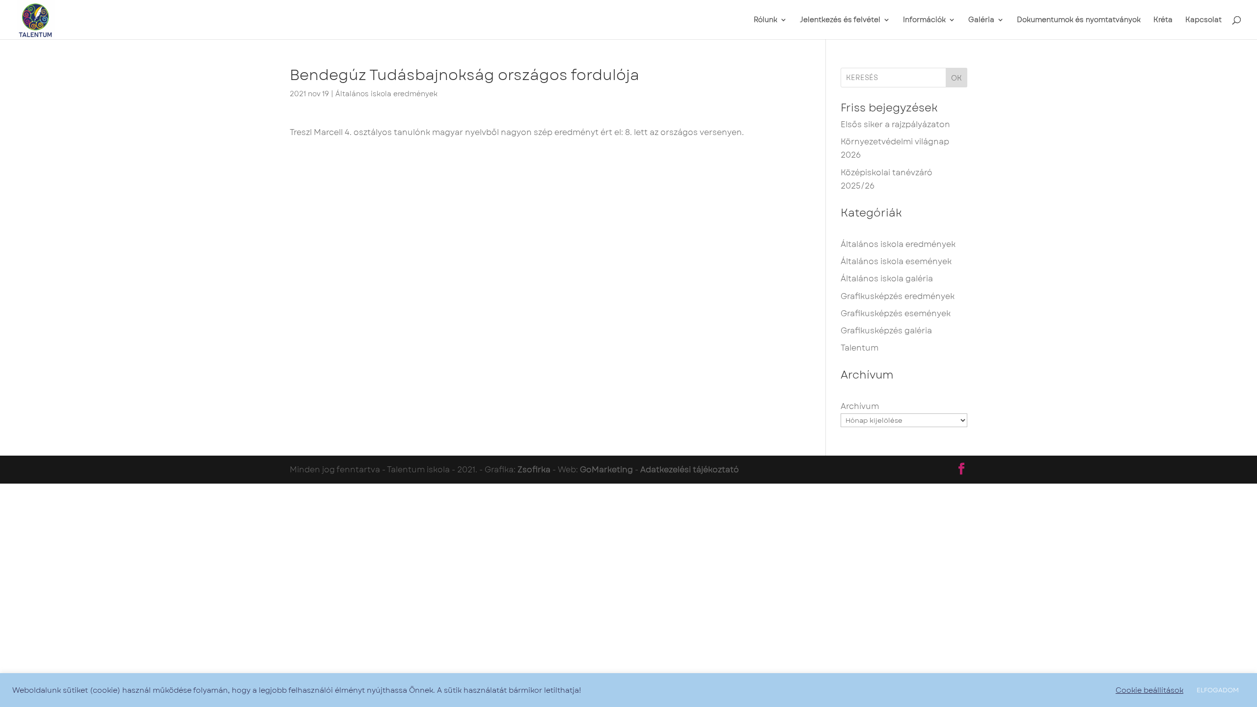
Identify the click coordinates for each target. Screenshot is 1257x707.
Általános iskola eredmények (386, 94)
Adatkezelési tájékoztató (689, 469)
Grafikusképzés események (896, 313)
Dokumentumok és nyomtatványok (1079, 20)
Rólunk (765, 20)
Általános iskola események (896, 261)
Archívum (860, 406)
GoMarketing (606, 469)
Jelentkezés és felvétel (840, 20)
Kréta (1163, 20)
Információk (924, 20)
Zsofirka (534, 469)
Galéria (981, 20)
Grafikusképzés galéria (886, 330)
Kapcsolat (1203, 20)
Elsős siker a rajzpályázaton (895, 124)
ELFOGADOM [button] (1218, 690)
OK (956, 78)
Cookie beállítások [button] (1149, 690)
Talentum (859, 348)
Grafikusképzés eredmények (898, 296)
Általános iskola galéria (887, 278)
